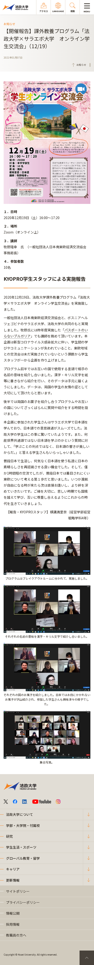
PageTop (87, 958)
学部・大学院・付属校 (23, 825)
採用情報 (13, 924)
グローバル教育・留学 (23, 858)
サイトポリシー (18, 891)
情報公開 (13, 913)
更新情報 (13, 880)
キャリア (13, 869)
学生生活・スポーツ (21, 847)
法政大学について (19, 814)
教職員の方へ (16, 935)
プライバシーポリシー (23, 902)
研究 (9, 836)
